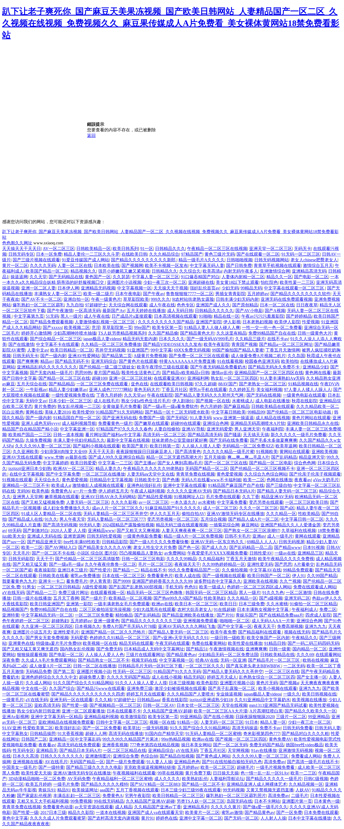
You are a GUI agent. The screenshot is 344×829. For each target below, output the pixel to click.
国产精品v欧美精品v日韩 (185, 372)
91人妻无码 (200, 417)
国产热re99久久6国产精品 (177, 598)
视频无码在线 (144, 660)
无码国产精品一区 (87, 761)
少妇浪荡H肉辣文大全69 (63, 451)
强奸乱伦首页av (205, 288)
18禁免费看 (328, 530)
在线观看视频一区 (107, 592)
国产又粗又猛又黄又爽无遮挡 (30, 649)
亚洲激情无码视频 (295, 750)
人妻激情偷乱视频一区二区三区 (105, 322)
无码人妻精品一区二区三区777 (116, 519)
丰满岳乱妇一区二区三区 (77, 795)
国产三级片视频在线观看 (36, 260)
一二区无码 (294, 666)
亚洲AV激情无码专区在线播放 (235, 513)
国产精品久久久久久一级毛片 (274, 778)
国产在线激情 (21, 344)
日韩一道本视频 (68, 434)
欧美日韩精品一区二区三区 (178, 795)
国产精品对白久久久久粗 (305, 733)
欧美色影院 (207, 682)
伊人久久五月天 (165, 513)
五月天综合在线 (32, 384)
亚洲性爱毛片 (66, 632)
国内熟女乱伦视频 (77, 649)
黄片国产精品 (107, 372)
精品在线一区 (226, 316)
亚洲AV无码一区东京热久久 (218, 542)
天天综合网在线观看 (128, 305)
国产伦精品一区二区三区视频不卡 (262, 468)
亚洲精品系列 (196, 807)
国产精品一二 (126, 570)
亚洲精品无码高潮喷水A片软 (257, 423)
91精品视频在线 (303, 384)
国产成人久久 (214, 547)
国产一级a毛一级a (66, 564)
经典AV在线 (206, 660)
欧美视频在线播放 (309, 699)
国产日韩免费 (239, 265)
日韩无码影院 (21, 558)
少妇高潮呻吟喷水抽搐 (74, 333)
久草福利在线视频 (298, 530)
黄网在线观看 (308, 536)
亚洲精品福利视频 (101, 716)
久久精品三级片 (250, 338)
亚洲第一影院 (79, 604)
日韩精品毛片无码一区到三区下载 (151, 666)
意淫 (96, 327)
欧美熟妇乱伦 (195, 778)
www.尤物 (53, 457)
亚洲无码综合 (104, 361)
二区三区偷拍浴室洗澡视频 (105, 609)
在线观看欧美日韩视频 (171, 384)
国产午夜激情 (60, 310)
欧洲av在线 (162, 604)
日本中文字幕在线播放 (309, 818)
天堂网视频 (238, 750)
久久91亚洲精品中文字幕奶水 (262, 699)
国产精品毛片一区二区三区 (274, 660)
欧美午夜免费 (223, 632)
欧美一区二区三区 (217, 767)
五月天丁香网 (66, 598)
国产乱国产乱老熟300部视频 (136, 587)
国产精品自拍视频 (177, 756)
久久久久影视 (124, 502)
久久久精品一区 (281, 513)
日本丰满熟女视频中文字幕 (263, 609)
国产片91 (225, 615)
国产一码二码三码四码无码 (313, 643)
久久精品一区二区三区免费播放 (111, 344)
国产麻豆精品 (236, 406)
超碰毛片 (245, 767)
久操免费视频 (38, 440)
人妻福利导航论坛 (227, 778)
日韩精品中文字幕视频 (110, 479)
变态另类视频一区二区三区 (173, 519)
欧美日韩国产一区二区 (268, 575)
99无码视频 (233, 790)
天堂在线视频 (234, 705)
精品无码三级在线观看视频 (181, 525)
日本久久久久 (172, 338)
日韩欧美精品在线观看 (272, 406)
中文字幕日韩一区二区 (302, 519)
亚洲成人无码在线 (44, 536)
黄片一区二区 (15, 265)
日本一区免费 (49, 254)
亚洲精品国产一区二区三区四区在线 (268, 372)
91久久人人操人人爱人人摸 (141, 682)
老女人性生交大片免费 (154, 547)
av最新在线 (76, 457)
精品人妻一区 (273, 722)
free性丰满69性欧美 (81, 542)
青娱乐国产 (246, 615)
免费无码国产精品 (266, 745)
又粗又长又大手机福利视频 (43, 801)
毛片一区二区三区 (155, 564)
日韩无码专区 (21, 254)
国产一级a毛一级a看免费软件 (170, 406)
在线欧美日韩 (134, 254)
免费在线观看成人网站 (314, 587)
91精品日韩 (275, 643)
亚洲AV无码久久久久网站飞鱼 (187, 626)
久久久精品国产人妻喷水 (190, 694)
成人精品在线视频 (273, 417)
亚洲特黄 (10, 615)
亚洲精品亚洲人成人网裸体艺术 (257, 784)
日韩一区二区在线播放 (94, 666)
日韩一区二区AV (159, 705)
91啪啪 (205, 316)
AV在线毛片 (56, 761)
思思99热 (83, 372)
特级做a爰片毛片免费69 (58, 643)
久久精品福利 (211, 558)
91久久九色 (273, 592)
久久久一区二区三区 (258, 508)
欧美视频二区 (77, 327)
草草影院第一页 (117, 327)
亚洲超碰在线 (201, 282)
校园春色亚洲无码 (262, 361)
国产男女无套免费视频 (47, 637)
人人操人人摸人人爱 (201, 446)
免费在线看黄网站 (209, 643)
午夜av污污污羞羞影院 (262, 316)
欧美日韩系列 (125, 248)
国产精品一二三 (41, 592)
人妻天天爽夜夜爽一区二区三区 (192, 530)
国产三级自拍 (279, 485)
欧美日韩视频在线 (319, 694)
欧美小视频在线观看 (277, 688)
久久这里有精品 (231, 333)
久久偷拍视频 (235, 570)
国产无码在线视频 (263, 395)
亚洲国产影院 (208, 322)
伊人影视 (232, 322)
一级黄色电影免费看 (142, 536)
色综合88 (149, 756)
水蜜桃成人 (242, 401)
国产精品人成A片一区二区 (253, 519)
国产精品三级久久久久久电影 (94, 767)
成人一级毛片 (280, 536)
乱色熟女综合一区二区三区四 (267, 677)
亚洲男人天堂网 (28, 496)
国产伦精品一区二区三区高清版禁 (87, 558)
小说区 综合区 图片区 (97, 553)
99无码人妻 (90, 525)
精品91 (63, 790)
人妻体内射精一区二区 (242, 276)
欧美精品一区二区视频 (130, 598)
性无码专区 (23, 750)
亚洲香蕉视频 (115, 745)
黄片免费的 (45, 406)
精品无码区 (194, 677)
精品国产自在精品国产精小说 (30, 429)
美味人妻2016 (57, 412)
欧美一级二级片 (98, 293)
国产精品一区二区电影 (270, 463)
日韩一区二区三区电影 (142, 558)
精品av (46, 361)
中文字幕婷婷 (56, 463)
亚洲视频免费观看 (200, 620)
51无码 (52, 316)
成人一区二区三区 (220, 508)
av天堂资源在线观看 (94, 807)
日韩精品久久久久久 (214, 310)
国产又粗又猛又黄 (30, 564)
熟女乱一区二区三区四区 (234, 378)
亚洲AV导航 (193, 429)
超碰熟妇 (60, 620)
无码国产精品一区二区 (206, 468)
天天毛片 (21, 553)
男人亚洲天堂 (247, 429)
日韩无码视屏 (291, 542)
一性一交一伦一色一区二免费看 (272, 327)
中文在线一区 (34, 688)
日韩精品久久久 (170, 248)
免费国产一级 (151, 417)
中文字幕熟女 (15, 733)
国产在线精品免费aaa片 (281, 615)
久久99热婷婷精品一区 (223, 564)
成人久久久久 (167, 778)
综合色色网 (305, 463)
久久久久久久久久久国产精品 (166, 322)
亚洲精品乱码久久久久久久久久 (47, 367)
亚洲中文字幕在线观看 (184, 485)
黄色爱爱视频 (229, 474)
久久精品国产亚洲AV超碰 (167, 711)
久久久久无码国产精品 (128, 677)
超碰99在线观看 (186, 423)
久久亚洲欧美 (25, 451)
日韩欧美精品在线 (277, 654)
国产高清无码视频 (60, 525)
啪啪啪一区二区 (235, 620)
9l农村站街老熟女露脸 (193, 299)
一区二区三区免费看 (94, 615)
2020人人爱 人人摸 (68, 530)
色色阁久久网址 (17, 243)
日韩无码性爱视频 (104, 536)
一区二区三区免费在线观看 (102, 384)
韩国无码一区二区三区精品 (211, 592)
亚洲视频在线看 (28, 761)
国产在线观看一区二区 (258, 254)
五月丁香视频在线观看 (137, 790)
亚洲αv (258, 536)
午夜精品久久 (304, 637)
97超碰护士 (96, 305)
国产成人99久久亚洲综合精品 (116, 457)
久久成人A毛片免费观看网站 (48, 660)
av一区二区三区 (154, 502)
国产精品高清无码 (205, 434)
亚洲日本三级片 (73, 570)
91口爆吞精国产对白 (200, 276)
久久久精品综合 (164, 254)
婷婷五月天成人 (222, 677)
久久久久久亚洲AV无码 (189, 491)
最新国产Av (113, 310)
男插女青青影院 (230, 293)
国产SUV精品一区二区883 (155, 784)
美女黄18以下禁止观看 (237, 282)
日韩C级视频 (316, 778)
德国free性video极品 (304, 745)
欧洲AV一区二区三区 (73, 468)
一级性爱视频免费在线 (72, 395)
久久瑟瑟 (121, 276)
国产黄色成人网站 (213, 756)
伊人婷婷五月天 (113, 491)
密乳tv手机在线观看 (208, 389)
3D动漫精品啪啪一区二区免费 (36, 778)
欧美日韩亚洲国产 (47, 604)
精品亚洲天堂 (312, 457)
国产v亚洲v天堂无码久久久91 (181, 637)
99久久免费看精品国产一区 (194, 570)
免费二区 (327, 609)
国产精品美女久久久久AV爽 (104, 547)
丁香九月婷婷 (109, 395)
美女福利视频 (269, 389)
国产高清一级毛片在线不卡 (313, 761)
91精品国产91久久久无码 (177, 671)
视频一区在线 (162, 722)
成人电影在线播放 (272, 401)
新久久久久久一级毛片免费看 (299, 434)
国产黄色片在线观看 (138, 361)
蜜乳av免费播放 (85, 575)
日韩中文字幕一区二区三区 (122, 722)
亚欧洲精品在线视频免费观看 (66, 722)
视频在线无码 (297, 632)
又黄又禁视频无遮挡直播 (269, 790)
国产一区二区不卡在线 (53, 553)
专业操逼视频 (229, 694)
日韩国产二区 (34, 739)
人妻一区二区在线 (75, 265)
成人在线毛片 (106, 401)
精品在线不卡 (153, 570)
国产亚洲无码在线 (119, 417)
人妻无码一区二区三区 (87, 502)
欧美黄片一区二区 (202, 812)
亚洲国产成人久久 (213, 305)
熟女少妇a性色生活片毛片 (145, 401)
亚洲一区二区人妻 (38, 288)
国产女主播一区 (312, 677)
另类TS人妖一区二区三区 (201, 801)
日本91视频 (313, 547)
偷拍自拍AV (193, 513)
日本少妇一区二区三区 (70, 401)
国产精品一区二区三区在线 (64, 378)
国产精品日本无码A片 (234, 491)
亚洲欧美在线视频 (260, 581)
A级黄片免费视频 (150, 355)
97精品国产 (192, 254)
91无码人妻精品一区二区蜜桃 (213, 733)
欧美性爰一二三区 (297, 282)
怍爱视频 (310, 322)
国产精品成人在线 (25, 519)
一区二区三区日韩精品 (58, 587)
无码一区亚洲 (233, 660)
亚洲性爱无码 (260, 564)
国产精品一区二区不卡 (203, 784)
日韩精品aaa (148, 699)
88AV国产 (227, 384)
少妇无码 (230, 288)
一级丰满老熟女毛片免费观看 (122, 604)
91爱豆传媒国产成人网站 (85, 260)
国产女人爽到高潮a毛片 (179, 463)
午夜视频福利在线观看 (134, 773)
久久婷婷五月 (242, 389)
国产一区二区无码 (230, 745)
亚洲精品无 (47, 750)
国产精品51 (196, 649)
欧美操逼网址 (85, 790)
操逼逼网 (19, 276)
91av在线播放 (264, 750)
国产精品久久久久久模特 (104, 784)
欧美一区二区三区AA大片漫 (221, 711)
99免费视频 (81, 801)
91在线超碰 (224, 609)
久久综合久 (190, 271)
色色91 (190, 587)
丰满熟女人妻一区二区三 (57, 293)
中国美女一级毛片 (19, 767)
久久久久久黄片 (226, 807)
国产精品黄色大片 (197, 333)
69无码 (14, 530)
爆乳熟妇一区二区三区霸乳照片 (236, 795)
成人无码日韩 (180, 310)
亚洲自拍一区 (76, 299)
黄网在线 (34, 412)
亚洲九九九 (315, 626)
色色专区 (185, 305)
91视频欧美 (267, 451)
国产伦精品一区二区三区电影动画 (299, 412)
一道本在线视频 (111, 812)
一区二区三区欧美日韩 (306, 502)
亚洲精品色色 (187, 761)
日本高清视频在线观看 (175, 316)
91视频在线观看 (17, 479)
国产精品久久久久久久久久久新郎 (144, 260)
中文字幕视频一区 (134, 288)
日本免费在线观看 (321, 812)
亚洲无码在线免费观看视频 (286, 299)
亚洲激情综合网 (275, 271)
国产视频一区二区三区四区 (241, 739)
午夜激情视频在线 (226, 649)
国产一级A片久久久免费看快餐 (159, 542)
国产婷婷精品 (299, 316)
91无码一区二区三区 (300, 254)
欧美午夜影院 (217, 344)
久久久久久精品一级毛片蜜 (228, 451)
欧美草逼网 (286, 446)
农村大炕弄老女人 (194, 609)
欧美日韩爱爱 (83, 463)
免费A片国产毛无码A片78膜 (129, 626)
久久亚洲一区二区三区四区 (47, 626)
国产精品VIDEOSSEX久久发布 (172, 344)
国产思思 (283, 564)
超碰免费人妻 (92, 677)
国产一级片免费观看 (125, 761)
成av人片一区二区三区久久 (117, 508)
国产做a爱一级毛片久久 (265, 807)
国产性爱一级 (75, 705)
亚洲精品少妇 (315, 367)
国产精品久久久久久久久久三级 (151, 620)
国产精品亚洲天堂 (44, 542)
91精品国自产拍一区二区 (77, 417)
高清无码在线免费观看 (78, 745)
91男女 (28, 587)
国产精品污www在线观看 (101, 688)
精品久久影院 (81, 812)
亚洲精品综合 (161, 750)
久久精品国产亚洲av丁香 (157, 807)
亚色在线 (139, 384)
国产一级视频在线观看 (223, 575)
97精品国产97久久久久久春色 (124, 429)
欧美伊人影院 (287, 322)
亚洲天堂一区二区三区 (270, 248)
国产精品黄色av (181, 654)
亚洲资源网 (74, 536)
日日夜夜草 (307, 305)
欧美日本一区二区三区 (196, 604)
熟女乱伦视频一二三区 (79, 406)
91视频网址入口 (189, 496)
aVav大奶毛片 (326, 479)
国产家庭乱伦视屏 (34, 795)
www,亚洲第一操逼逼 (233, 417)
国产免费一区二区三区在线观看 (199, 355)
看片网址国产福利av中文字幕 (113, 434)
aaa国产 (107, 790)
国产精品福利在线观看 (260, 632)
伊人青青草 (100, 581)
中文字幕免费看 (232, 502)
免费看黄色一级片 (115, 423)
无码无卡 (302, 248)
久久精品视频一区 (306, 784)
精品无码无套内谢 (140, 338)
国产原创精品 (245, 305)
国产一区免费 (289, 812)
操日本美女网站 (196, 745)
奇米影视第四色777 (261, 733)
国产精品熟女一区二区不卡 (104, 660)
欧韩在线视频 (315, 660)
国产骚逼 (232, 434)
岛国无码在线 (239, 801)
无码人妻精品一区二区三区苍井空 (115, 513)
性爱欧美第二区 (38, 728)
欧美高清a (212, 271)
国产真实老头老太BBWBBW (253, 666)
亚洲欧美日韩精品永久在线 (313, 423)
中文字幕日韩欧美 (228, 412)
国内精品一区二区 (309, 649)
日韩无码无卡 (25, 355)
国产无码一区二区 (241, 818)
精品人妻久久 (108, 468)
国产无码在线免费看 (228, 440)
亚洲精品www (101, 530)
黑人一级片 (71, 316)
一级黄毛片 (13, 699)
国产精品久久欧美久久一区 (310, 711)
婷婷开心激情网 (36, 333)
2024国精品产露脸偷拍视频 (128, 525)
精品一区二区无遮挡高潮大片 (174, 457)
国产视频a (289, 682)
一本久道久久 (183, 502)
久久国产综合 (62, 688)
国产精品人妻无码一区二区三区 (287, 491)
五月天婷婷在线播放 (146, 310)
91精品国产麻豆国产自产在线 (236, 485)
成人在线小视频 (167, 677)
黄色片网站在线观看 (311, 417)
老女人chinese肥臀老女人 (314, 260)
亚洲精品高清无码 (309, 271)
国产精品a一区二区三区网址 (286, 344)
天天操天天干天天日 (21, 248)
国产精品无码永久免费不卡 (274, 367)
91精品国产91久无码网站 (119, 412)
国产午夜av (153, 293)
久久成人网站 (38, 682)
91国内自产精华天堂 (164, 733)
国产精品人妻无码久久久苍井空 (233, 671)
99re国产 (142, 327)
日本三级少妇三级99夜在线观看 (191, 790)
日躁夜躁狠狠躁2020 (254, 716)
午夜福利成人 (304, 609)
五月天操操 (214, 457)
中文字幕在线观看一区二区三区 (294, 288)
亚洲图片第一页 (297, 801)
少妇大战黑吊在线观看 (153, 609)
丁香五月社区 (174, 389)
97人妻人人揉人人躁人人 (307, 389)
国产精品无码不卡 (72, 361)
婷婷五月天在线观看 (145, 694)
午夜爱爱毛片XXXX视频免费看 (217, 553)
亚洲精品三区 (310, 553)
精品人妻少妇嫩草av (68, 389)
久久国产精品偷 (163, 333)
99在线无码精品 (109, 801)
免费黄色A (61, 491)
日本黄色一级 (327, 801)
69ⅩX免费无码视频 (192, 350)
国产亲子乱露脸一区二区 (232, 688)
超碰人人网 (96, 733)
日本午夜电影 (128, 293)
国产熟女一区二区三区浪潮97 (252, 530)
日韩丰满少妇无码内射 (237, 299)
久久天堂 (38, 276)
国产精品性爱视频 (155, 496)
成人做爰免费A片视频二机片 (258, 355)
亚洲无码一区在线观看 (71, 699)
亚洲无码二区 (297, 598)
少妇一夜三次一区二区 (164, 282)
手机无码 (173, 587)
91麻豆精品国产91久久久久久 (173, 508)
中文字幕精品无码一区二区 (47, 615)
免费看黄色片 (160, 575)
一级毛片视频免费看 (276, 767)
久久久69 (305, 654)
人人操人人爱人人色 (104, 654)
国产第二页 (64, 671)
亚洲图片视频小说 (94, 671)
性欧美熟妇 (214, 598)
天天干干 (44, 558)
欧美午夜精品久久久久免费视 (286, 558)
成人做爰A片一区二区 (50, 666)
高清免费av (274, 761)
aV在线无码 (13, 592)
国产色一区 (189, 547)
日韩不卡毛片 (237, 536)
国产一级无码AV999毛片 (210, 338)
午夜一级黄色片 (106, 299)
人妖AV (302, 790)
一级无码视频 (155, 728)
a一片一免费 (84, 491)
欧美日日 (228, 604)
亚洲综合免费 (126, 756)
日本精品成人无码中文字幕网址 (154, 649)
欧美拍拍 (289, 361)
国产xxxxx (52, 327)
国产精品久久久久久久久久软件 (300, 293)
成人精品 (123, 807)
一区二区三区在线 (282, 671)
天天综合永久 (47, 479)
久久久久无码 (43, 265)
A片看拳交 (304, 564)
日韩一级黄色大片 (315, 333)
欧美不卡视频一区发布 (166, 265)
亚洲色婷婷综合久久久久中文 (49, 677)
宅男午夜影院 (137, 795)
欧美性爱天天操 (36, 773)
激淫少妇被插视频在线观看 (180, 688)
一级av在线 (285, 553)
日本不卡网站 (267, 801)
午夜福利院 (273, 429)
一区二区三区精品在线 (124, 750)
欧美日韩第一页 (165, 446)
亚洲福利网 (198, 378)
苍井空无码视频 (110, 350)
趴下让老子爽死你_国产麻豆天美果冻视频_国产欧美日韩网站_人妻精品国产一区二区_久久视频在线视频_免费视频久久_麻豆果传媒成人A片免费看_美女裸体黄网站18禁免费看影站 (170, 23)
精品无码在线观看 (136, 643)
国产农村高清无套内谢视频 (113, 818)
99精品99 (256, 412)
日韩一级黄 (280, 649)
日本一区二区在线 (277, 305)
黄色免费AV (280, 739)
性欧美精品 (309, 513)
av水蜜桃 (206, 502)
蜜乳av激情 (232, 812)
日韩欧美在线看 (53, 575)
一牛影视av (36, 389)
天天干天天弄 (101, 451)
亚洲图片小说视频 (124, 282)
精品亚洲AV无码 (277, 496)
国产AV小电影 (249, 310)
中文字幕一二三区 (115, 463)
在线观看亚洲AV (169, 378)
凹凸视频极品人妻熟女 (140, 553)
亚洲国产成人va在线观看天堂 (155, 812)
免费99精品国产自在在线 (272, 333)
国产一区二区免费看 (102, 728)
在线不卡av (277, 338)
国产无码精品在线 (66, 276)
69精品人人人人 (262, 542)
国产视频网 (132, 265)
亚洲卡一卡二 (51, 581)
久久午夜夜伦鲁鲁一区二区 (110, 564)
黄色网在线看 (318, 372)
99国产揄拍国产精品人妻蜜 (238, 350)
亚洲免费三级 (140, 688)
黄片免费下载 (198, 773)
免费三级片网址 (73, 592)
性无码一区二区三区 (132, 671)
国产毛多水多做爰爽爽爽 (273, 440)
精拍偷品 (123, 615)
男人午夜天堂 (72, 519)
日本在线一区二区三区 (123, 575)
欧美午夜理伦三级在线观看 (162, 367)
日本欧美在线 (107, 265)
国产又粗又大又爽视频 (138, 530)
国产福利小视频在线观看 (96, 446)
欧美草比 (131, 728)
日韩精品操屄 (43, 733)
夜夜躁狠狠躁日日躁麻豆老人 (144, 451)
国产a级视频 (270, 598)
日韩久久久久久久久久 (61, 756)
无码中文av (36, 401)
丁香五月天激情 (241, 558)
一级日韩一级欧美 (227, 637)
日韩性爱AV (261, 553)
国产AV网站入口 (60, 547)
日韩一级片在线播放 (32, 598)
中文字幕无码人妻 (207, 265)
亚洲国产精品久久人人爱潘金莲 (290, 525)
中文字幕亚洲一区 (77, 429)
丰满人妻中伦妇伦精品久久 (79, 440)
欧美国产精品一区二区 (47, 271)
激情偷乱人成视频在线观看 (98, 485)
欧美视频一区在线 (100, 643)
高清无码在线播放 (126, 733)
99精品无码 (251, 288)
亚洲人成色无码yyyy (40, 423)
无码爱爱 (79, 637)
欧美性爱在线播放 (245, 643)
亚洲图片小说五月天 (32, 632)
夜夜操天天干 (187, 564)
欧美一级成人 (212, 587)
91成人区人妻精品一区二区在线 (51, 513)
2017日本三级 (53, 812)
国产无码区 (177, 417)
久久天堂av (134, 395)
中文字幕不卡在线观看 (57, 344)
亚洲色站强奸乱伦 (144, 485)
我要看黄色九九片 (19, 581)
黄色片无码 (267, 682)
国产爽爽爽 (27, 361)
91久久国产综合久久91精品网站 (83, 682)
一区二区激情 (298, 592)
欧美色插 (40, 491)
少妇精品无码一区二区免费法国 (228, 654)
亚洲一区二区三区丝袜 (130, 378)
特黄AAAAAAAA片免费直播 (187, 361)
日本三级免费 (251, 604)
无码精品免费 (38, 671)
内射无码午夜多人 (241, 271)
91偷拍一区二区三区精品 (313, 604)
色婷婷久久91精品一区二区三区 (120, 637)
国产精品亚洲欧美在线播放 (188, 615)
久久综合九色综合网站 (265, 474)
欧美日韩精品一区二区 (71, 350)
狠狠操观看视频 (32, 654)
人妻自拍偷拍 (167, 429)
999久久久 (160, 299)
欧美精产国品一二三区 (29, 434)
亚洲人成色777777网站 (110, 389)
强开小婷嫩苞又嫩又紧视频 (124, 271)
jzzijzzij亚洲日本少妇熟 (29, 468)
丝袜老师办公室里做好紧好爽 (179, 440)
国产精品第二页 (117, 355)
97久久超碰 (205, 384)
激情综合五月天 (318, 265)
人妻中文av (37, 350)
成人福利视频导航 (79, 423)
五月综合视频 (213, 519)
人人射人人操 (273, 818)
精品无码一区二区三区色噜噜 (155, 592)
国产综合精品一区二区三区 (55, 338)
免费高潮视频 (290, 626)
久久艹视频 (290, 581)
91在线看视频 (230, 361)
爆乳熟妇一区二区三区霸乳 (38, 305)
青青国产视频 (244, 344)
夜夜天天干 (264, 626)
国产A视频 (275, 310)
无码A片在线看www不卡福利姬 (211, 479)
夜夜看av (302, 479)
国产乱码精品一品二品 (250, 547)
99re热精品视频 (175, 739)
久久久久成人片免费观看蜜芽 (58, 818)
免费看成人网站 (306, 756)
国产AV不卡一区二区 (41, 299)
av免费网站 (174, 553)
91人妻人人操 (159, 761)
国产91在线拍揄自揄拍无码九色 (232, 761)
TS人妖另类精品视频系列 (122, 333)
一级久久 (291, 694)
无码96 (23, 491)
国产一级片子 (94, 598)
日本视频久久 (88, 626)
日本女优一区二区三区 (198, 705)
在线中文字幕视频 (26, 474)
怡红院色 (269, 282)
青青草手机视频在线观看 (277, 265)
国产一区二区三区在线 (225, 463)
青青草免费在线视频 (195, 474)
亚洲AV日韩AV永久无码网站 (108, 496)
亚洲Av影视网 (15, 716)
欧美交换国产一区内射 (268, 637)
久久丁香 (250, 496)
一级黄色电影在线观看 (304, 395)
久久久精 (103, 699)
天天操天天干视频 (170, 288)
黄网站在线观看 (295, 451)
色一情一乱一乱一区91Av (265, 773)
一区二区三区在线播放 (103, 474)
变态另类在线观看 (266, 502)
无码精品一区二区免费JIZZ (248, 446)
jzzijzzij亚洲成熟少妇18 (210, 699)
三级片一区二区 (291, 716)
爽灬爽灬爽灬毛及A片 (248, 457)
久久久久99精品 (181, 558)
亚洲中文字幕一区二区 (200, 818)
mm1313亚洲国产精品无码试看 (278, 705)
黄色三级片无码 (220, 254)
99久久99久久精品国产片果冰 (130, 739)
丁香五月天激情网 (283, 350)
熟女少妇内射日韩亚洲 (38, 711)
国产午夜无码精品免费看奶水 (218, 367)
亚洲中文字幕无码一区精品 (56, 716)
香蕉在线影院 (175, 699)
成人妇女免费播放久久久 (66, 508)
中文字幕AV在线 (265, 570)
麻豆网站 (250, 525)
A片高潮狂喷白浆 (266, 711)
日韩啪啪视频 (239, 260)
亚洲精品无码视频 (98, 288)
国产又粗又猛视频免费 (42, 502)
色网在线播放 (279, 479)
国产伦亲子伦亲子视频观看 (315, 474)
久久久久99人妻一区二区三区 (43, 446)
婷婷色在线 (166, 818)
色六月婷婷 (211, 406)
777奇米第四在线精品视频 (154, 745)
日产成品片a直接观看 (132, 316)
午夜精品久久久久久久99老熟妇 (153, 468)
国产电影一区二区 (311, 276)
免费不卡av (270, 728)
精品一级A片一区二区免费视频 (193, 536)
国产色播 (170, 479)
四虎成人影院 (318, 615)
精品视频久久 (83, 271)
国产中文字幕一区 (234, 626)
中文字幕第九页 (29, 316)
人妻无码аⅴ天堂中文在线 (150, 474)
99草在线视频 (170, 773)
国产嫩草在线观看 (151, 423)
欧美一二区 (254, 479)
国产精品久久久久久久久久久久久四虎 (87, 694)
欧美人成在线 (187, 575)
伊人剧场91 (183, 401)
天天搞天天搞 (256, 434)
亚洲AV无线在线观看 (22, 457)
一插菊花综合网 (224, 525)
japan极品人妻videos (102, 338)
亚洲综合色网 (215, 423)
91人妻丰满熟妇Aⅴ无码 (282, 378)
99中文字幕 (161, 350)
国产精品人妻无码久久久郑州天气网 (210, 395)
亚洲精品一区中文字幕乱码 (75, 739)
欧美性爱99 (83, 412)
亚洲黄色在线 (21, 643)
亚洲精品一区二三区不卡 (25, 485)
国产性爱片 (100, 570)
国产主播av (145, 463)
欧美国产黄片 (135, 446)
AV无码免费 (78, 778)
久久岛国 (296, 355)
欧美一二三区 (303, 773)
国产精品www (287, 547)
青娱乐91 (46, 790)
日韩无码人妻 (328, 728)
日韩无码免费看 (298, 728)
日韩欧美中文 (147, 479)
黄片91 (147, 818)
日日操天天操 (226, 773)
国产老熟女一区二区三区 (262, 384)
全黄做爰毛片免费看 (121, 406)
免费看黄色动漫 (58, 807)
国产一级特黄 (51, 767)
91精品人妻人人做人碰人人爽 (212, 327)
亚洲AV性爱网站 (84, 355)
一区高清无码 (88, 310)
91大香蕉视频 (70, 733)
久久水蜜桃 (277, 604)
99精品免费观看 (298, 570)
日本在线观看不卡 (124, 711)
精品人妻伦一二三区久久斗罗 (92, 254)
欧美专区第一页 (167, 327)
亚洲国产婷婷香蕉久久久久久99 (162, 581)
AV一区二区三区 (58, 248)
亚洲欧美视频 (324, 451)
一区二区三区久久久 (204, 666)
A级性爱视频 (94, 587)
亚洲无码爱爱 (219, 429)
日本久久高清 (25, 756)
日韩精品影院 (115, 542)
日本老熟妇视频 (257, 322)
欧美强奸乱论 (68, 728)
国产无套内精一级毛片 (51, 372)
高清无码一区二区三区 (164, 434)
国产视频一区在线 (213, 401)
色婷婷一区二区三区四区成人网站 (259, 587)
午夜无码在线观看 (172, 643)
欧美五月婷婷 (38, 784)
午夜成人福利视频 (147, 491)
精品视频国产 (15, 609)
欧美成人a (60, 485)
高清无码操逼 (245, 728)
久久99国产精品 (322, 575)
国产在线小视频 (218, 716)
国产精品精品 (61, 384)
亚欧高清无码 (47, 705)
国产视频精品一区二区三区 (115, 705)
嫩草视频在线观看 (62, 496)
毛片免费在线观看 (223, 496)
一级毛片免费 (66, 784)
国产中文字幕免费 (63, 474)
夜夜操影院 (45, 570)
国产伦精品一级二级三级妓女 (107, 367)
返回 (91, 135)
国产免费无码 (109, 649)
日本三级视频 (182, 682)
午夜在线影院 (160, 395)
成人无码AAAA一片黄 (273, 620)
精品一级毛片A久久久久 (201, 260)
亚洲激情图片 (98, 756)
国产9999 (121, 581)
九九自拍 (74, 305)
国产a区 (287, 508)
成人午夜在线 (162, 305)
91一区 (146, 248)
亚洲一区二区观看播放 (83, 711)
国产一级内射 (53, 355)
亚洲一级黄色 (106, 620)
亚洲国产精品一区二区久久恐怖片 (113, 632)
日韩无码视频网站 (271, 260)
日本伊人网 (68, 288)
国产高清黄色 (188, 451)
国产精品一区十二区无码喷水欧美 (177, 412)
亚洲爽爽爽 (256, 649)
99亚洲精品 (191, 716)
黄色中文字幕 (15, 818)
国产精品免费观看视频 (51, 322)
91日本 (251, 722)
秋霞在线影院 (304, 401)
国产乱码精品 (284, 457)
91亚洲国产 (138, 350)
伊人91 (298, 575)
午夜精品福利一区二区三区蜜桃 (122, 778)
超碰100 (99, 378)
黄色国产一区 (98, 276)
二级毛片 (299, 795)
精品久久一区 (279, 276)
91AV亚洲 (11, 728)
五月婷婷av (257, 293)
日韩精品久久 (164, 271)
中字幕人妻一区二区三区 (155, 276)
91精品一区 (188, 722)
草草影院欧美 (136, 299)
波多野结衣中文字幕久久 (217, 581)
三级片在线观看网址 (145, 654)
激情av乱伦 (221, 372)
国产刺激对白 (36, 530)
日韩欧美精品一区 (93, 248)
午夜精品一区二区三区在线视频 (217, 248)
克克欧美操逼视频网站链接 (149, 767)
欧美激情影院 (133, 716)
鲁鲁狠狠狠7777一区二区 (189, 293)
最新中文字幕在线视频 (128, 440)
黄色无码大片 (147, 389)
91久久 (51, 519)
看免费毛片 (77, 581)
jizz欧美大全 (13, 536)
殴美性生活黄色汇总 (140, 372)
